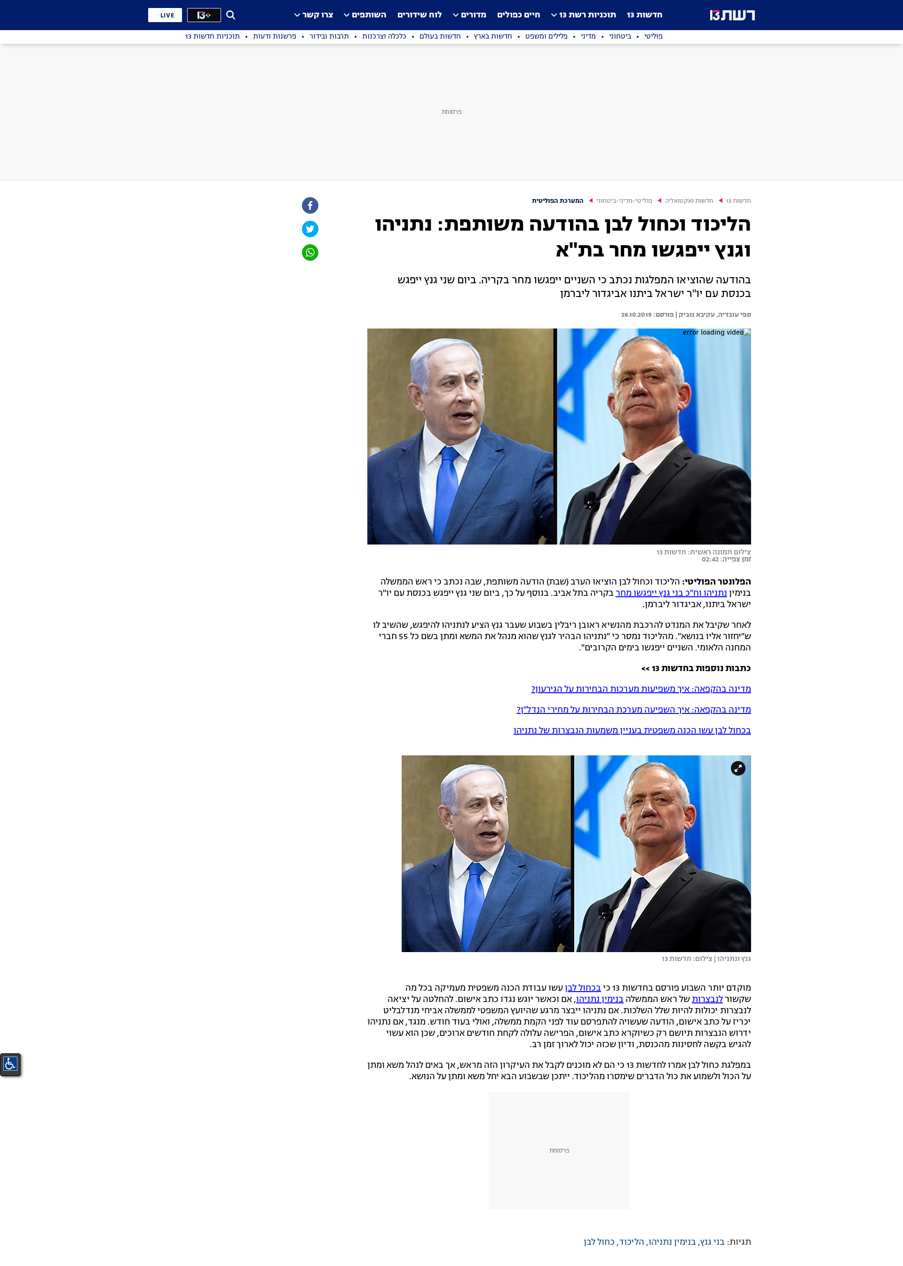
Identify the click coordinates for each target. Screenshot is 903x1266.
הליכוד (631, 1242)
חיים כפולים (518, 15)
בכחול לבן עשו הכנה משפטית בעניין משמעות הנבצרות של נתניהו (632, 731)
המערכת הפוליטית (558, 201)
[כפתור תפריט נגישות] (10, 1064)
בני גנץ (712, 1242)
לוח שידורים (419, 15)
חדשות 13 (645, 15)
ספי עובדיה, (733, 315)
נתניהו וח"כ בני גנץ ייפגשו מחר (671, 593)
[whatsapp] (309, 252)
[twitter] (309, 229)
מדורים (473, 15)
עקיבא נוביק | (694, 315)
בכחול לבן (583, 988)
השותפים (369, 15)
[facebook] (309, 205)
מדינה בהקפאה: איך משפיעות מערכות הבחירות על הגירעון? (641, 689)
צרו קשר (317, 15)
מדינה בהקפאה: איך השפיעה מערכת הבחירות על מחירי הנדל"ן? (634, 710)
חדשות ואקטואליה (689, 201)
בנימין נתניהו (600, 999)
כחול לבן (599, 1242)
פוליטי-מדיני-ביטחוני (624, 201)
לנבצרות (707, 999)
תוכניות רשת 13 (587, 15)
